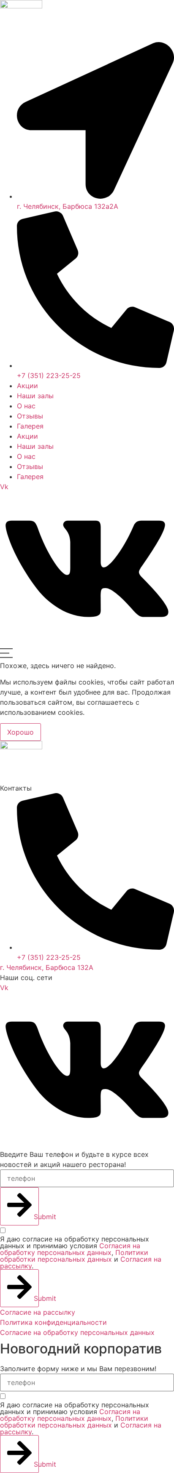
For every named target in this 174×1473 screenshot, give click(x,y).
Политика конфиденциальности (53, 1322)
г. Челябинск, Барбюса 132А (46, 967)
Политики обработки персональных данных (74, 1255)
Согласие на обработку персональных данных (78, 1332)
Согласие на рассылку (37, 1312)
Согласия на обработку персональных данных (70, 1249)
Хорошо (20, 732)
